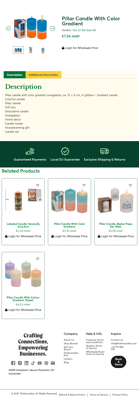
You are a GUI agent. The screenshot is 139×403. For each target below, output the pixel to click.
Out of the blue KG (84, 30)
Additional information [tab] (43, 74)
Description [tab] (14, 74)
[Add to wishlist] (38, 185)
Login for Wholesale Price (81, 48)
